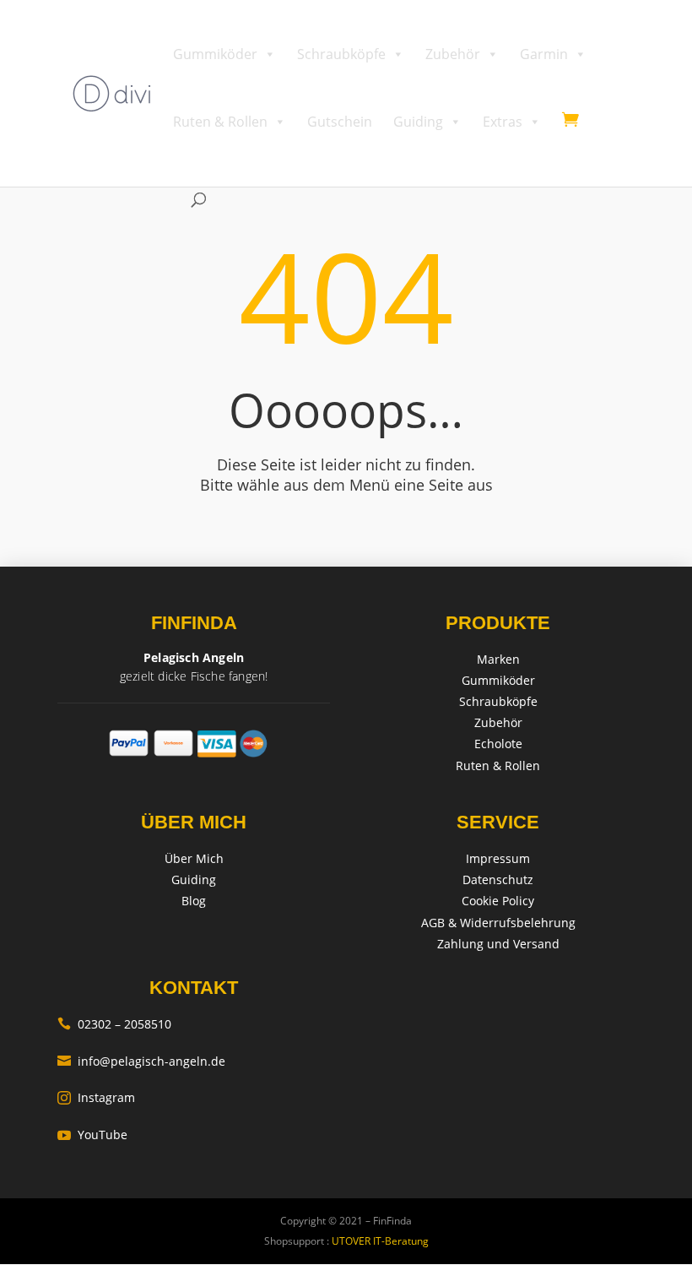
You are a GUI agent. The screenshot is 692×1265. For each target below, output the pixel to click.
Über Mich (194, 858)
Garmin (544, 54)
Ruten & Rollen (220, 121)
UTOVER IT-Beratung (379, 1241)
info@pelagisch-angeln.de (141, 1061)
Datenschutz (497, 879)
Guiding (418, 121)
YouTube (92, 1135)
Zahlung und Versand (498, 944)
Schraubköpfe (341, 54)
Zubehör (452, 54)
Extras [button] (502, 121)
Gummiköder (215, 54)
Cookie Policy (498, 901)
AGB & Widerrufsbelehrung (498, 923)
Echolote (498, 744)
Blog (193, 901)
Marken (498, 659)
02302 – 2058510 (114, 1024)
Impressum (498, 858)
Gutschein (339, 121)
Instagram (96, 1097)
